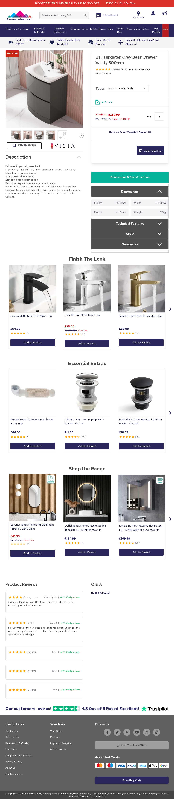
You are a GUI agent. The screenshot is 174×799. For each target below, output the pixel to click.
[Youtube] (137, 732)
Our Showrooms (14, 773)
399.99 (103, 119)
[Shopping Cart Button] (164, 13)
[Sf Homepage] (19, 15)
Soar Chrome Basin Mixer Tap (82, 315)
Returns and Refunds (16, 743)
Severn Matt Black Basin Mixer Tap (31, 316)
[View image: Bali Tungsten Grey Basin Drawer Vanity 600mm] (44, 89)
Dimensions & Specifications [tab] (130, 177)
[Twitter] (117, 732)
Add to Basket (32, 342)
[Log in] (153, 13)
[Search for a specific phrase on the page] (85, 15)
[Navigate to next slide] (170, 309)
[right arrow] (82, 136)
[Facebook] (107, 732)
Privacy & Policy (13, 761)
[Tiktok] (156, 732)
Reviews (54, 737)
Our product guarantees (18, 755)
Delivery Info (12, 737)
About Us (10, 767)
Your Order (56, 731)
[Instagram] (147, 732)
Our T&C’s (11, 749)
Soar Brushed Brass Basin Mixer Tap (140, 316)
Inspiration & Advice (60, 743)
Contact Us (11, 731)
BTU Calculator (58, 749)
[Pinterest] (127, 732)
